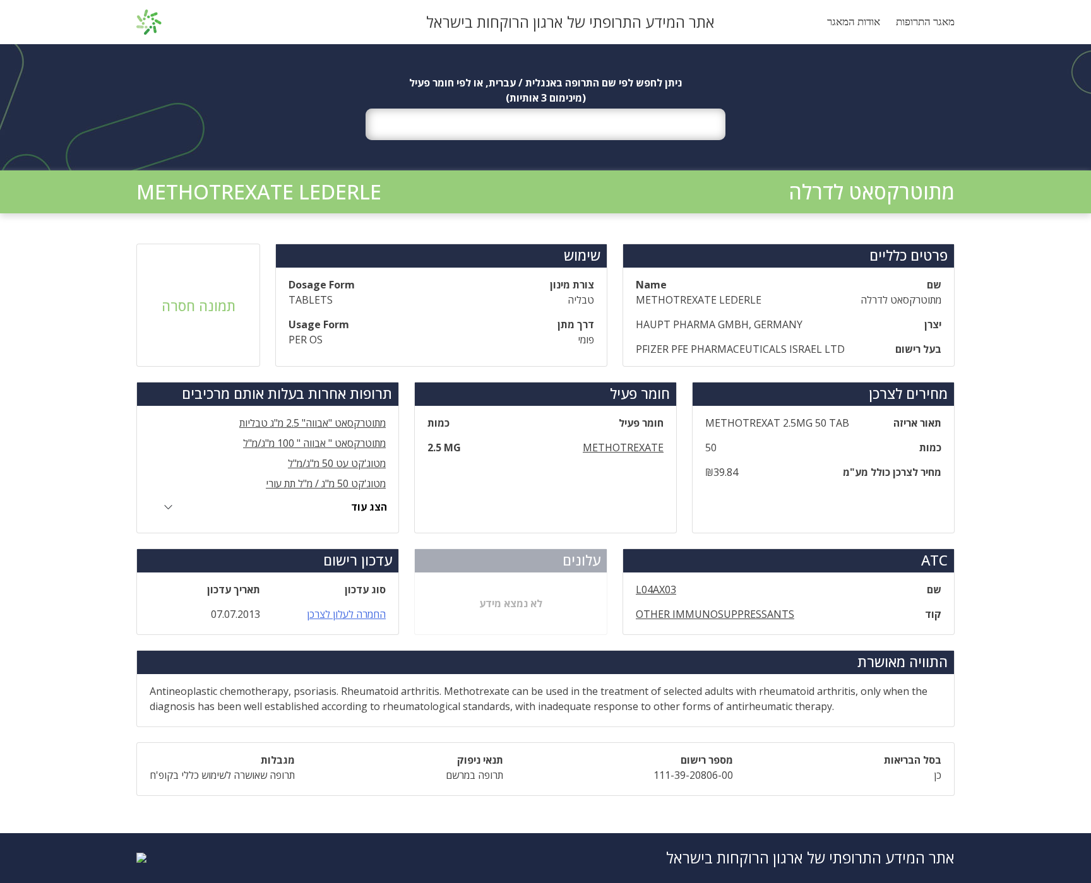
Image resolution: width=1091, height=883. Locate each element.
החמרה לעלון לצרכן (346, 614)
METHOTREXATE (623, 447)
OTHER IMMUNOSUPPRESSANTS (715, 614)
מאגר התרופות (925, 22)
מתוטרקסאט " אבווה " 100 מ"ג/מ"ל (314, 443)
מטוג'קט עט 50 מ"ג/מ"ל (337, 463)
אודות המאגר (853, 22)
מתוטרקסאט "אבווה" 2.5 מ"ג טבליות (312, 423)
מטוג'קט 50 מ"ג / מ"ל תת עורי (326, 483)
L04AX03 (656, 589)
